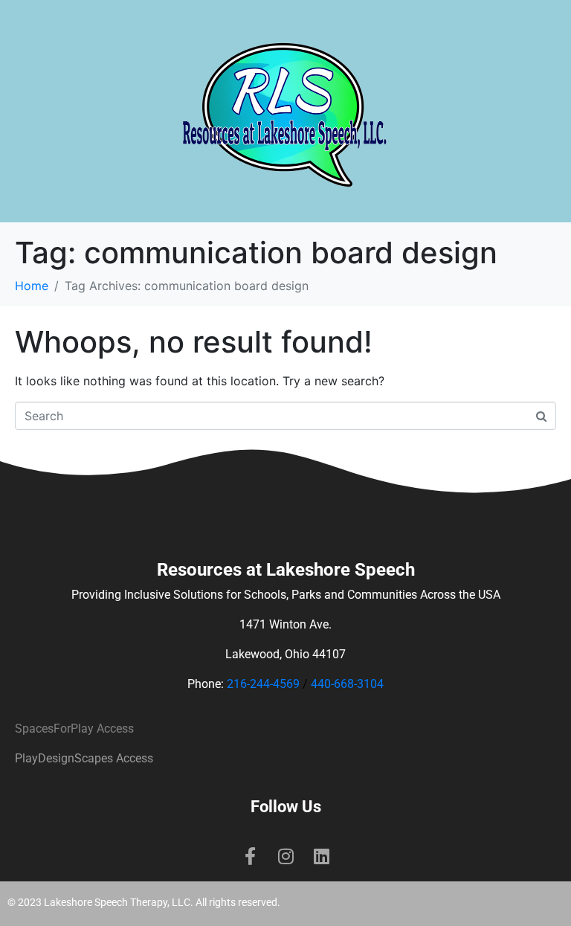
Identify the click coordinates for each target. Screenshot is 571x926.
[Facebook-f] (250, 856)
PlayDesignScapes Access (84, 758)
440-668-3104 (347, 684)
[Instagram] (285, 856)
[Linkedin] (321, 856)
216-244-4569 (263, 684)
